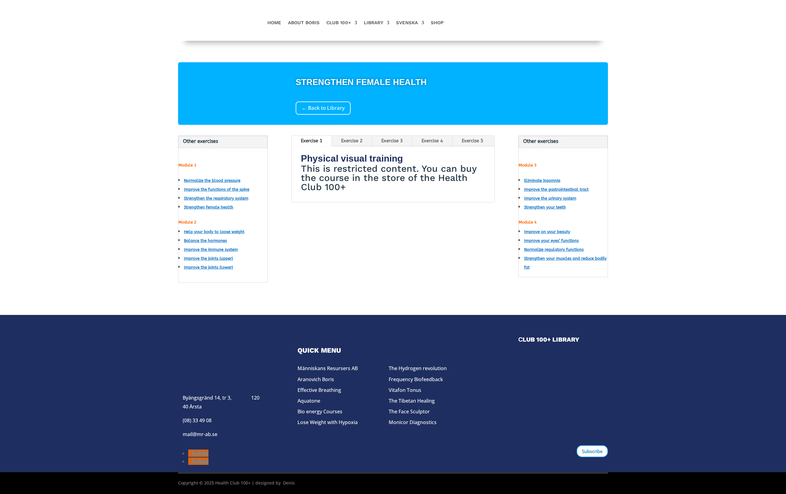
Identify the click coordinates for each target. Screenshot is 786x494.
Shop (437, 23)
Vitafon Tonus (405, 390)
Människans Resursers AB (328, 368)
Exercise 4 (432, 141)
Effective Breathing (319, 390)
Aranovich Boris (316, 379)
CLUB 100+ (338, 23)
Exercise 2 (352, 141)
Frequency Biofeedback (416, 379)
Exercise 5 (472, 141)
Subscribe (592, 451)
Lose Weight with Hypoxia (328, 422)
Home (274, 23)
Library (373, 23)
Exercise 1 (311, 141)
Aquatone (309, 400)
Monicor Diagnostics (413, 422)
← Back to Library (323, 107)
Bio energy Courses (320, 411)
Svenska (407, 23)
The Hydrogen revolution (418, 368)
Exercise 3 (392, 141)
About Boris (304, 23)
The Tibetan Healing (412, 400)
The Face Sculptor (409, 411)
